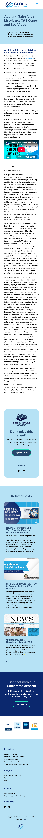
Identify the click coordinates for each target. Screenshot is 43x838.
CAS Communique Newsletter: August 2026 (19, 641)
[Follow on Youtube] (24, 470)
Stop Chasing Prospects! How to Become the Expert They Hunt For (21, 586)
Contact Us (22, 705)
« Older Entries (10, 662)
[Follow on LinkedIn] (19, 470)
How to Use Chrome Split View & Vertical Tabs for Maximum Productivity (18, 530)
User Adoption (28, 36)
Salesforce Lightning (14, 36)
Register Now (21, 452)
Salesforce (30, 58)
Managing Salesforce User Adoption (20, 35)
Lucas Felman (14, 33)
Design (25, 819)
